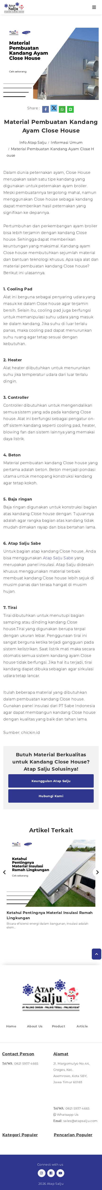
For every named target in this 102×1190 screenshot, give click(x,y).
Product (58, 1026)
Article (82, 1026)
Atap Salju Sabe (58, 558)
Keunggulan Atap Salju (51, 781)
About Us (35, 1026)
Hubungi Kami (51, 796)
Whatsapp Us (67, 1114)
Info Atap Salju (33, 142)
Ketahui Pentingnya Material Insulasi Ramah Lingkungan (50, 915)
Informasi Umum (67, 142)
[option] (51, 886)
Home (11, 1026)
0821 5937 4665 (26, 1063)
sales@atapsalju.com (80, 1121)
